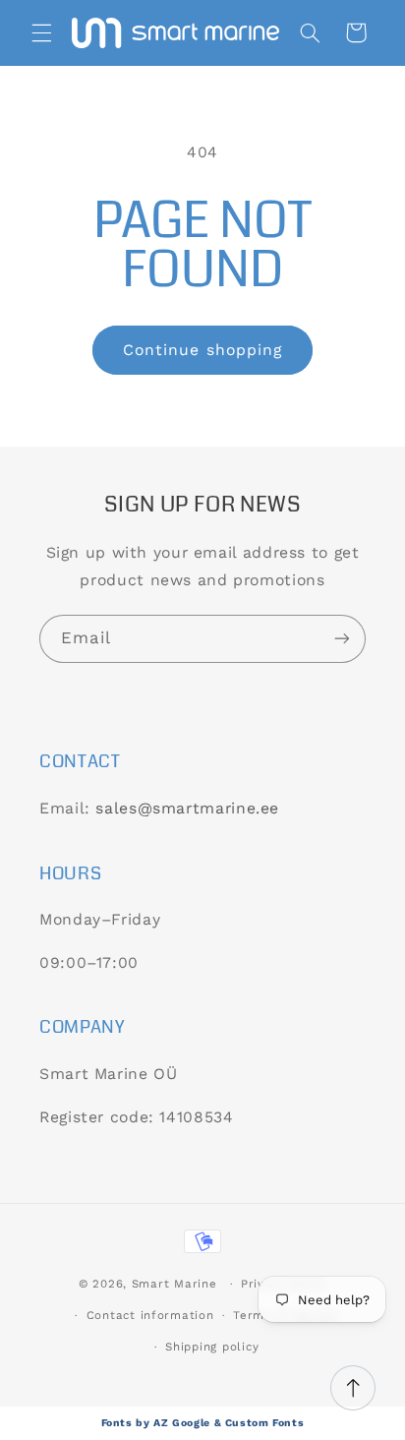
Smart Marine (174, 1283)
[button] (41, 32)
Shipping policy (212, 1346)
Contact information (150, 1315)
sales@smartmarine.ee (187, 808)
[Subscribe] (342, 639)
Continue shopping (202, 349)
